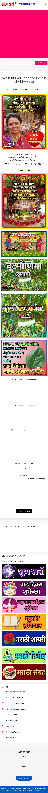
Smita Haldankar (19, 164)
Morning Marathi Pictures (16, 703)
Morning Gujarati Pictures (16, 709)
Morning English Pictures (15, 691)
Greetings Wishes (13, 732)
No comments (37, 164)
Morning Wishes (12, 737)
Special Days (11, 726)
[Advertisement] (24, 34)
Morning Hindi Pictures (15, 697)
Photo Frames (11, 714)
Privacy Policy (27, 791)
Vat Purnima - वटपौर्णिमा (29, 90)
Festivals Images (12, 720)
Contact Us (37, 791)
